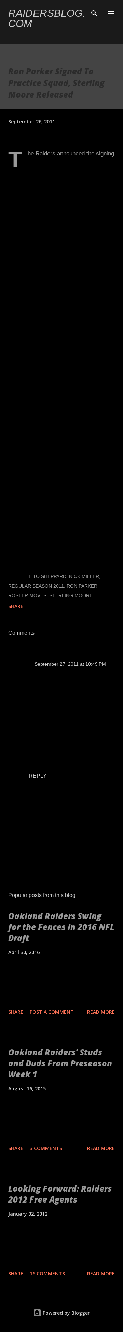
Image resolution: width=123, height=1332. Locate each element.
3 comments (46, 1148)
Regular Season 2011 (36, 586)
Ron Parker (82, 586)
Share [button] (15, 606)
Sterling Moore (71, 595)
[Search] (94, 12)
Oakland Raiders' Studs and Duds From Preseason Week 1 (60, 1063)
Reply (38, 776)
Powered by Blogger (65, 1312)
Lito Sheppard (47, 576)
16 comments (47, 1273)
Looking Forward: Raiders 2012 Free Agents (60, 1194)
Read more (101, 1012)
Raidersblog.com (46, 18)
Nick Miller (84, 576)
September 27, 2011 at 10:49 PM (70, 664)
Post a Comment (52, 1012)
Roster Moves (27, 595)
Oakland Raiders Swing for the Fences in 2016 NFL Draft (61, 926)
